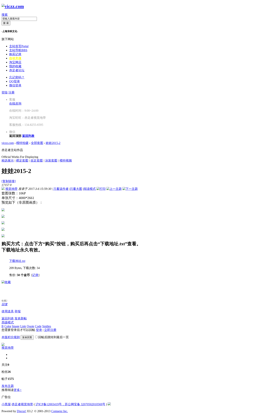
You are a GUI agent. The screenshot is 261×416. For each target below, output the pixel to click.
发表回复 (27, 337)
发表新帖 (21, 318)
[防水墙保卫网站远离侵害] (109, 404)
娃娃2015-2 (53, 143)
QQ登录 (14, 81)
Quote (30, 326)
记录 (35, 275)
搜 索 (6, 23)
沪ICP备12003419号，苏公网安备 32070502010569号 (70, 404)
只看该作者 (61, 188)
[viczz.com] (13, 6)
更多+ (18, 390)
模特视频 (66, 160)
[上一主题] (114, 188)
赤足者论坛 (16, 70)
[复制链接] (9, 181)
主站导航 (18, 50)
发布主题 (8, 386)
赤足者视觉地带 (22, 404)
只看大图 (76, 188)
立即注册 (50, 330)
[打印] (101, 188)
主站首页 (18, 46)
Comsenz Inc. (59, 411)
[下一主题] (130, 188)
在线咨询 (15, 103)
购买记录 (15, 54)
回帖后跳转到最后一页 (53, 337)
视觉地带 (11, 188)
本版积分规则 (11, 337)
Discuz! (21, 411)
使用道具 (8, 311)
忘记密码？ (16, 77)
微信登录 (15, 85)
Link (23, 326)
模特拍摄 (22, 143)
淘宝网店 (15, 62)
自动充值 (15, 58)
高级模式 (8, 322)
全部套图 (37, 143)
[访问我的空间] (3, 344)
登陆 (5, 92)
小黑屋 (6, 404)
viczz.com (8, 143)
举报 (18, 311)
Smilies (46, 326)
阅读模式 (89, 188)
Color (7, 326)
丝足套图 (37, 160)
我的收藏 (15, 66)
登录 (39, 330)
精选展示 (8, 160)
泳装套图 (51, 160)
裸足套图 (22, 160)
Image (15, 326)
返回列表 (8, 318)
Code (38, 326)
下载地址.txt (17, 260)
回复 (5, 304)
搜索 (5, 14)
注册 (11, 92)
